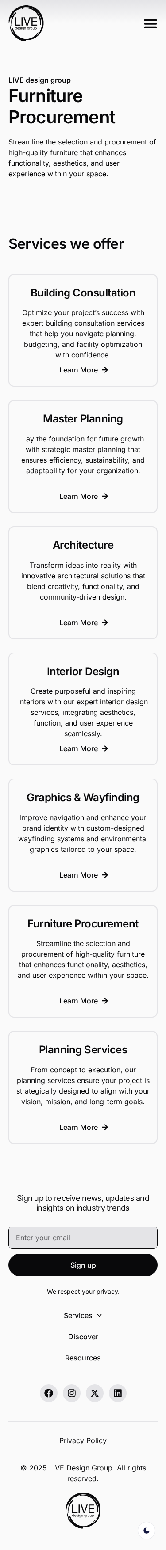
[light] (146, 1530)
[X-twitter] (95, 1393)
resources (83, 1357)
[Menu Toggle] (150, 23)
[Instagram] (72, 1393)
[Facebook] (49, 1393)
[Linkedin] (118, 1393)
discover (83, 1336)
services (78, 1315)
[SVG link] (26, 23)
